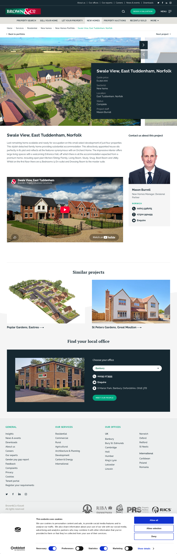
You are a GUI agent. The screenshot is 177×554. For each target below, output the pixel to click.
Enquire (141, 220)
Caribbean (144, 458)
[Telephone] (134, 208)
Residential (32, 28)
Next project (162, 34)
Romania (144, 467)
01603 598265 (144, 208)
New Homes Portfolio (65, 28)
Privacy (9, 472)
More (153, 20)
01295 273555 (104, 376)
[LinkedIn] (166, 3)
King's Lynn (111, 460)
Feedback (11, 463)
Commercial (61, 438)
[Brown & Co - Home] (23, 11)
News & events (133, 3)
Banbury (109, 439)
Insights (10, 434)
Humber (109, 456)
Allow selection (154, 528)
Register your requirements (20, 485)
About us (81, 3)
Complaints (12, 468)
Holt (107, 451)
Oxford (142, 438)
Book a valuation (143, 11)
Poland (143, 463)
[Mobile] (134, 214)
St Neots (143, 446)
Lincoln (109, 469)
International (61, 463)
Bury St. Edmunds (114, 443)
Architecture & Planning (67, 451)
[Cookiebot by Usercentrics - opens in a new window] (18, 549)
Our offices (93, 3)
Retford (143, 442)
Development (62, 455)
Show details (144, 548)
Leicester (110, 464)
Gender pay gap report (17, 459)
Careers (119, 3)
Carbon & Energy (64, 459)
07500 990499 (145, 214)
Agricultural (61, 446)
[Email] (134, 220)
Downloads (148, 3)
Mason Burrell (141, 189)
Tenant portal (12, 481)
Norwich (143, 434)
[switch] (79, 548)
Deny (153, 536)
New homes (46, 28)
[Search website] (123, 11)
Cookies (10, 476)
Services (20, 28)
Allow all (154, 520)
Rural (58, 442)
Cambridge (111, 447)
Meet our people (105, 398)
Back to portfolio (16, 34)
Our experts (107, 3)
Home (9, 28)
